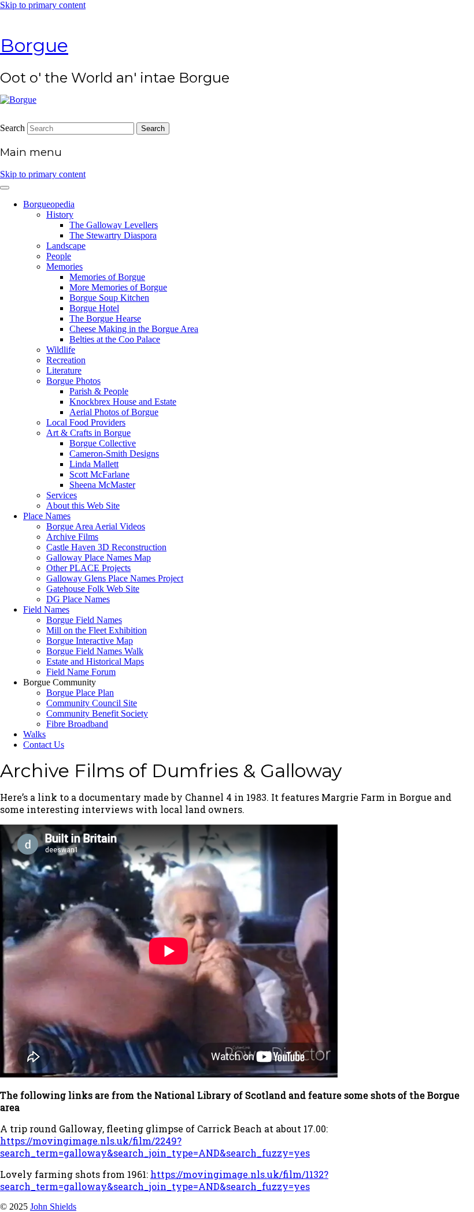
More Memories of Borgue (118, 287)
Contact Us (43, 744)
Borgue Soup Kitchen (109, 298)
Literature (64, 370)
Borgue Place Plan (80, 693)
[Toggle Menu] (4, 187)
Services (61, 495)
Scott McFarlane (99, 474)
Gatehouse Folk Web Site (92, 589)
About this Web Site (83, 505)
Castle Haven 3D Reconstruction (106, 547)
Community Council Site (91, 703)
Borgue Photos (73, 381)
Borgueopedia (49, 204)
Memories (64, 266)
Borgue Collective (102, 443)
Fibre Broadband (77, 724)
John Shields (53, 1206)
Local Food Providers (85, 422)
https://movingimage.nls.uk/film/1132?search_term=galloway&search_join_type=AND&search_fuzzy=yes (164, 1180)
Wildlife (60, 350)
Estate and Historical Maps (95, 661)
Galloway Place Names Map (98, 557)
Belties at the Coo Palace (114, 339)
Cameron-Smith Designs (114, 453)
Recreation (66, 360)
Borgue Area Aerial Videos (95, 526)
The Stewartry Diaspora (113, 235)
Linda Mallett (93, 464)
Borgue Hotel (94, 308)
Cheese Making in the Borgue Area (133, 329)
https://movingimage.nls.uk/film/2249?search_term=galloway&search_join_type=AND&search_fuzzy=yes (155, 1147)
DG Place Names (78, 599)
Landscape (66, 246)
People (58, 256)
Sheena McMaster (102, 485)
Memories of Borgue (107, 277)
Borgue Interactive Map (89, 641)
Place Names (47, 516)
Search (12, 128)
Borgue (34, 45)
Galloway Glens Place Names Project (114, 578)
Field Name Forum (81, 672)
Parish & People (98, 391)
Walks (34, 734)
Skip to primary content (43, 5)
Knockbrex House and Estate (122, 402)
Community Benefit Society (97, 713)
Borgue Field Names (84, 620)
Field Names (46, 609)
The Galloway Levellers (113, 225)
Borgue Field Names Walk (94, 651)
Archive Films (72, 537)
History (59, 214)
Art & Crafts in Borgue (88, 433)
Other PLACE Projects (88, 568)
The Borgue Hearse (105, 318)
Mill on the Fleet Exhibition (96, 630)
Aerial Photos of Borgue (113, 412)
